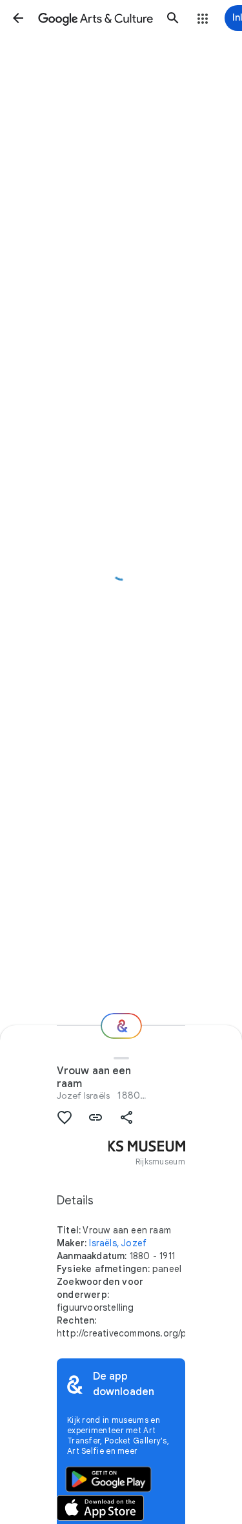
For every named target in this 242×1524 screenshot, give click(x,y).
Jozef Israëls (83, 1095)
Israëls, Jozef (117, 1243)
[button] (18, 18)
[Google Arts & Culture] (95, 18)
